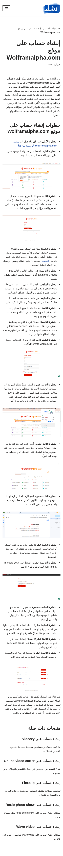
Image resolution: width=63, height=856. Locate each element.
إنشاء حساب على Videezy (41, 739)
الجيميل (45, 260)
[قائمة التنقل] (6, 8)
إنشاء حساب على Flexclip (41, 783)
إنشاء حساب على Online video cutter (32, 761)
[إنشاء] (51, 8)
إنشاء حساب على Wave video (38, 826)
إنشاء (54, 28)
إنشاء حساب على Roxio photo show (33, 805)
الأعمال (46, 28)
